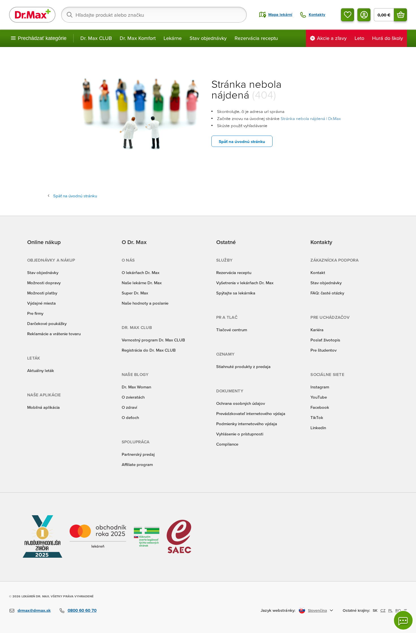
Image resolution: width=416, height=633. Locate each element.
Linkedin (318, 427)
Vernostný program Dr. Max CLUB (153, 339)
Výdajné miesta (41, 303)
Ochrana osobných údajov (240, 403)
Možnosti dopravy (44, 282)
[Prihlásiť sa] (363, 14)
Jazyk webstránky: (278, 610)
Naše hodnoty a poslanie (145, 303)
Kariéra (316, 329)
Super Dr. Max (135, 292)
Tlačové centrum (231, 329)
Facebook (319, 407)
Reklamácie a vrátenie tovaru (54, 333)
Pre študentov (323, 350)
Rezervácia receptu (256, 38)
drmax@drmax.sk (34, 610)
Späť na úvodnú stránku (242, 141)
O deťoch (130, 417)
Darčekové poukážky (47, 323)
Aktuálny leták (40, 370)
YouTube (318, 397)
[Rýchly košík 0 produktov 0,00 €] (400, 14)
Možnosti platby (42, 292)
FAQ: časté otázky (327, 292)
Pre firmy (35, 313)
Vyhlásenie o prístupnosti (239, 433)
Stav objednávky (208, 38)
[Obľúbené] (347, 14)
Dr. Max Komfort (138, 38)
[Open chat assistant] (403, 620)
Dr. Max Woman (136, 386)
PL (390, 610)
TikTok (316, 417)
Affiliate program (137, 464)
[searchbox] (154, 15)
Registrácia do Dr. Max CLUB (149, 350)
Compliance (227, 444)
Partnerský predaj (138, 454)
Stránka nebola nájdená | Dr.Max (311, 118)
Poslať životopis (325, 339)
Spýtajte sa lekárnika (235, 292)
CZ (382, 610)
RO (398, 610)
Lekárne (173, 38)
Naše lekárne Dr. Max (142, 282)
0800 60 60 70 (82, 610)
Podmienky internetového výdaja (246, 423)
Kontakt (317, 272)
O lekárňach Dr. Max (140, 272)
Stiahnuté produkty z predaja (243, 366)
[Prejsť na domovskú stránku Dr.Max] (32, 15)
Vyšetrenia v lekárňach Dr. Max (244, 282)
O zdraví (129, 407)
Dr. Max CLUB (96, 38)
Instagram (319, 386)
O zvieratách (133, 397)
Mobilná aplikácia (43, 407)
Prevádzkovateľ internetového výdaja (250, 413)
